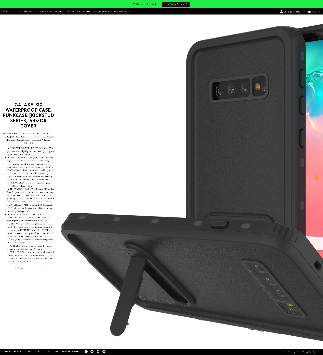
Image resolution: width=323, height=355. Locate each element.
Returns (28, 351)
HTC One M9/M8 (100, 11)
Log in (286, 12)
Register (296, 12)
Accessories (113, 11)
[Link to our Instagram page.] (97, 352)
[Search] (303, 11)
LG (92, 11)
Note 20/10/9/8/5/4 (25, 11)
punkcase (317, 352)
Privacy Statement (61, 351)
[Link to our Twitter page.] (91, 352)
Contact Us (17, 351)
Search (6, 351)
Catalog (122, 11)
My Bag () (315, 12)
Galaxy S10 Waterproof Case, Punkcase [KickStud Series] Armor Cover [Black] (228, 344)
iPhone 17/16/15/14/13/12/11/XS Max (77, 11)
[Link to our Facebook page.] (85, 352)
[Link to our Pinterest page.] (103, 352)
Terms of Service (42, 351)
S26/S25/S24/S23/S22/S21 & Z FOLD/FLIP (48, 11)
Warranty (77, 351)
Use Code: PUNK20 (176, 4)
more (130, 11)
